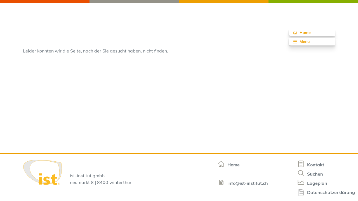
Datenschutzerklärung (331, 193)
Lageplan (316, 183)
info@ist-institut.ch (247, 183)
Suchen (314, 174)
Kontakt (315, 165)
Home (305, 33)
